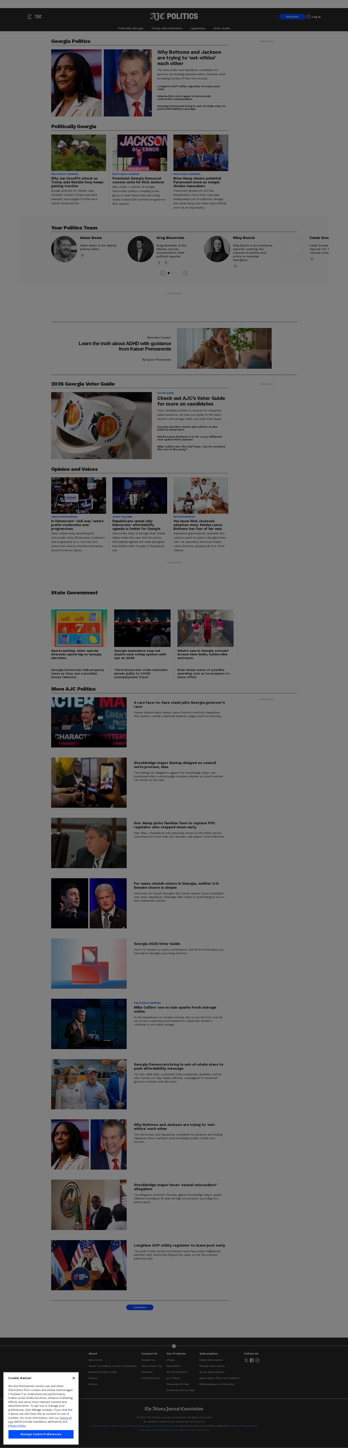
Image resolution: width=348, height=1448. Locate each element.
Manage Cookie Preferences (41, 1434)
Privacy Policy (17, 1425)
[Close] (73, 1378)
